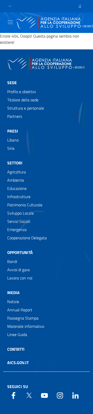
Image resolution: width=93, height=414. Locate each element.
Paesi (12, 131)
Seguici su (17, 386)
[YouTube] (44, 395)
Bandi (12, 261)
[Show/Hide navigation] (10, 22)
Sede (12, 83)
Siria (10, 148)
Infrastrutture (18, 196)
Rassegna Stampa (22, 318)
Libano (13, 140)
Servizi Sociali (18, 221)
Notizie (13, 301)
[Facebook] (13, 395)
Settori (14, 163)
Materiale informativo (25, 326)
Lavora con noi (19, 278)
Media (13, 292)
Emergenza (17, 229)
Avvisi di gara (18, 270)
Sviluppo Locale (20, 213)
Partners (14, 116)
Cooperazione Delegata (27, 238)
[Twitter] (29, 395)
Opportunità (20, 252)
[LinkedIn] (75, 395)
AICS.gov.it (18, 362)
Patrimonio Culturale (24, 205)
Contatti (16, 349)
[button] (10, 6)
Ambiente (15, 180)
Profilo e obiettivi (21, 92)
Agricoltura (16, 172)
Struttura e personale (25, 108)
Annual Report (19, 310)
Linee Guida (17, 334)
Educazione (17, 188)
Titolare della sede (22, 100)
